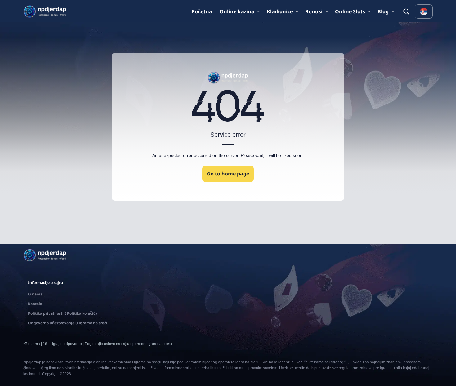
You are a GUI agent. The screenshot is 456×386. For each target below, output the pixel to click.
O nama (35, 294)
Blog (383, 11)
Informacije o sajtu (45, 282)
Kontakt (35, 303)
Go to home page (228, 173)
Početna (202, 11)
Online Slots (350, 11)
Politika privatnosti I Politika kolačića (62, 313)
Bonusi (314, 11)
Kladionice (280, 11)
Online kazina (237, 11)
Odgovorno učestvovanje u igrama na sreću (68, 323)
